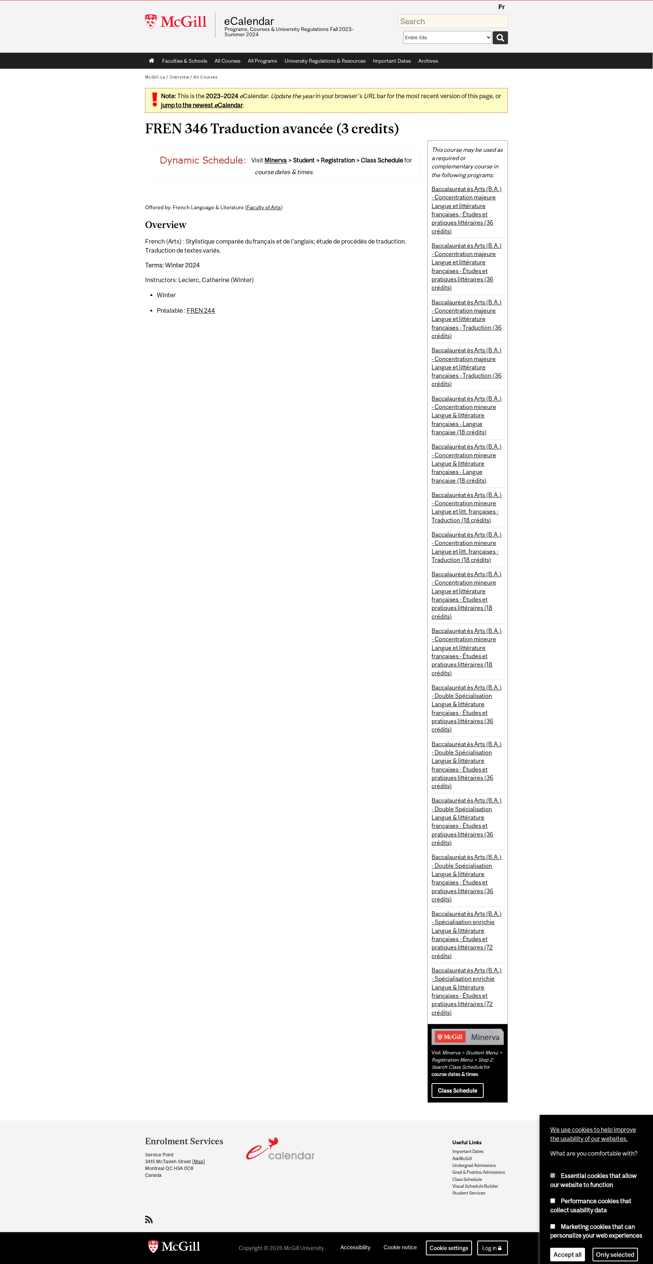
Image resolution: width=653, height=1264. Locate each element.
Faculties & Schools (182, 62)
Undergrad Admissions (474, 1165)
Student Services (468, 1193)
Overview (179, 77)
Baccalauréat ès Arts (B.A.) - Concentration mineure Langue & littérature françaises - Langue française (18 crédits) (467, 415)
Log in (489, 1248)
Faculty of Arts (264, 207)
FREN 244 (201, 310)
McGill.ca (155, 77)
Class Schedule (457, 1090)
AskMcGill (462, 1158)
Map (198, 1161)
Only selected (615, 1246)
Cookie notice (400, 1247)
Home (151, 61)
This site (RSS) (150, 1219)
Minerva (276, 160)
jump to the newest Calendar (202, 105)
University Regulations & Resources (325, 61)
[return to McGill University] (174, 1248)
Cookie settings (449, 1248)
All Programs (262, 61)
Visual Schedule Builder (475, 1186)
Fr (501, 7)
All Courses (227, 61)
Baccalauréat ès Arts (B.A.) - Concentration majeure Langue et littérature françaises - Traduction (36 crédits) (467, 319)
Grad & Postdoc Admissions (478, 1172)
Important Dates (392, 61)
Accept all (568, 1246)
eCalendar (249, 21)
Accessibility (355, 1247)
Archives (428, 61)
